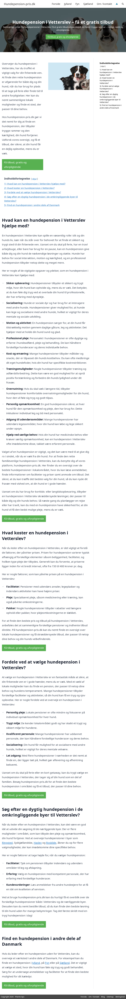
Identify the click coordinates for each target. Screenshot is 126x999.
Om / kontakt (104, 4)
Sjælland (88, 4)
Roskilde (51, 842)
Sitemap (110, 997)
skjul (34, 178)
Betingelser (120, 997)
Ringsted (7, 842)
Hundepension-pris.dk (19, 4)
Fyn (77, 4)
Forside (56, 4)
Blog (103, 997)
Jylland (67, 4)
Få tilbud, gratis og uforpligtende (63, 37)
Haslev (38, 842)
